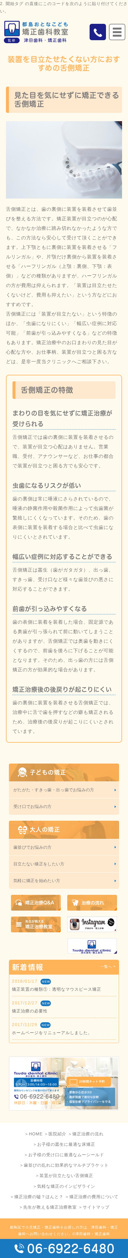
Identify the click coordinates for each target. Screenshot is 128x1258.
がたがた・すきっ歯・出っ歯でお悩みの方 (53, 789)
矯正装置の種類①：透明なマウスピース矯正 (56, 989)
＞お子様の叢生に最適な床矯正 (64, 1144)
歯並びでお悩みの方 (32, 847)
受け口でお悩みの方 (32, 806)
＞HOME (33, 1133)
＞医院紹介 (55, 1133)
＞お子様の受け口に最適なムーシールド (64, 1154)
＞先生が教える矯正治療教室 (48, 1207)
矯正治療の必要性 (30, 1011)
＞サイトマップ (94, 1207)
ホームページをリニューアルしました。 (52, 1032)
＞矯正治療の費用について (91, 1196)
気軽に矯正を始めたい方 (36, 880)
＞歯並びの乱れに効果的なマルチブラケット (64, 1165)
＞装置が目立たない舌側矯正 (64, 1175)
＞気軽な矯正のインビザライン (64, 1186)
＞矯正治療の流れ (86, 1133)
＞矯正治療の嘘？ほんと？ (36, 1196)
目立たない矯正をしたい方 (39, 863)
